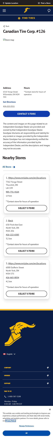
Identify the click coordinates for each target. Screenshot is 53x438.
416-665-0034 (12, 277)
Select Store (26, 208)
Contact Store (26, 113)
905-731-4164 (12, 192)
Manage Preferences (26, 426)
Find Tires (28, 18)
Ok (26, 433)
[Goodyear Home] (27, 10)
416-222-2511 (9, 106)
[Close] (50, 409)
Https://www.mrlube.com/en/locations (27, 177)
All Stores (7, 166)
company (7, 368)
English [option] (9, 354)
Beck (10, 220)
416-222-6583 (12, 234)
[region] (26, 422)
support (7, 383)
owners (7, 375)
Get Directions (9, 102)
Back (7, 26)
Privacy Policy (11, 421)
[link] (39, 3)
